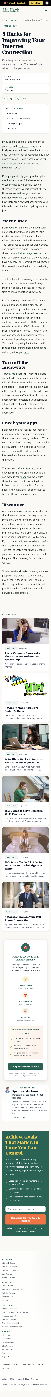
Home (4, 20)
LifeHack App (7, 1286)
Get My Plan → (36, 3)
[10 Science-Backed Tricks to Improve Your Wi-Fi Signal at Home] (25, 840)
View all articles (18, 1117)
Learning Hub (7, 1296)
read (14, 373)
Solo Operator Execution (12, 1326)
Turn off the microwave (18, 118)
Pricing (5, 1300)
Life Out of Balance (9, 1319)
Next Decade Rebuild (10, 1323)
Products (7, 1282)
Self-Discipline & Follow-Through (15, 1312)
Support (5, 1357)
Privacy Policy (23, 1384)
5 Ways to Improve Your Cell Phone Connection (23, 918)
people (12, 227)
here (26, 351)
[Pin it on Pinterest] (11, 98)
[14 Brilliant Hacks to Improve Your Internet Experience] (25, 737)
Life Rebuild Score (9, 1266)
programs (27, 468)
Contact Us (7, 1338)
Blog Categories (8, 1346)
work (17, 197)
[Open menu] (46, 10)
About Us (6, 1335)
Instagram (17, 1364)
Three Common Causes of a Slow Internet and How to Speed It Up (22, 656)
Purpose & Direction (10, 1316)
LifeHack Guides (8, 1263)
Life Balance (7, 1274)
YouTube (39, 1364)
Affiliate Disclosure (39, 1384)
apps (24, 476)
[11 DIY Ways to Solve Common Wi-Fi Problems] (25, 789)
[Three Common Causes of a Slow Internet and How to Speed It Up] (25, 631)
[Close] (47, 3)
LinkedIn (5, 1369)
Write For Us (7, 1349)
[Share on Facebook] (5, 98)
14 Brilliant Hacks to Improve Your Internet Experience (24, 761)
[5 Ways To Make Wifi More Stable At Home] (25, 686)
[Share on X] (18, 98)
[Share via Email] (24, 98)
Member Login (7, 1353)
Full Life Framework (10, 1270)
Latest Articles (8, 1342)
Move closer (12, 113)
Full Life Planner (8, 1293)
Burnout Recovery (9, 1308)
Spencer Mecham (12, 79)
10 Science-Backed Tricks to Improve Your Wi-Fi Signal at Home (23, 865)
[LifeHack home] (11, 10)
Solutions (7, 1305)
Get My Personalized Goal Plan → (25, 1066)
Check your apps (15, 123)
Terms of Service (9, 1384)
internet (23, 145)
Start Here (8, 1260)
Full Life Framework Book (12, 1289)
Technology (14, 20)
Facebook (6, 1364)
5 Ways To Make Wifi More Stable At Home (21, 709)
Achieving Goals (8, 1277)
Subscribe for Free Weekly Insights (25, 1219)
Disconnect (12, 128)
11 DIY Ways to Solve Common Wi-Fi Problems (24, 812)
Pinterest (27, 1364)
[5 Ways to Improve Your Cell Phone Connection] (25, 895)
